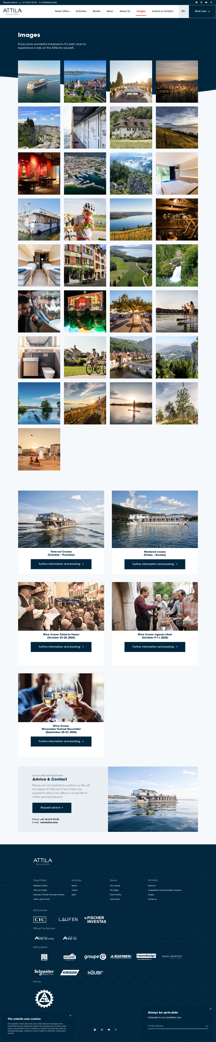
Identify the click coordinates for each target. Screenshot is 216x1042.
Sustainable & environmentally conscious (164, 890)
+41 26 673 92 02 (29, 3)
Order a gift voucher (41, 899)
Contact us (152, 899)
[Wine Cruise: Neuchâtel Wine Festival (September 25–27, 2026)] (61, 698)
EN (183, 11)
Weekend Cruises (40, 886)
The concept (115, 886)
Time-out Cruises (40, 890)
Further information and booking (65, 564)
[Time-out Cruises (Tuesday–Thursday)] (61, 519)
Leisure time (115, 899)
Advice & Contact (162, 11)
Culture (75, 890)
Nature (74, 886)
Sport (74, 895)
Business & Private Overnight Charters (48, 895)
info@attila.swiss (49, 3)
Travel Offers (62, 11)
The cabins (114, 890)
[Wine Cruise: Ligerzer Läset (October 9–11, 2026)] (155, 606)
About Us (125, 11)
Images (141, 11)
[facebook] (95, 1029)
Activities (81, 11)
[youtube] (109, 1029)
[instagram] (102, 1029)
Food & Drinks (115, 895)
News (110, 11)
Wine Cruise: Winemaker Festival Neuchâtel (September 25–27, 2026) (61, 729)
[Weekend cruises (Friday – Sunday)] (155, 519)
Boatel (96, 11)
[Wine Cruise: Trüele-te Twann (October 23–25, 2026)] (61, 606)
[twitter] (115, 1029)
